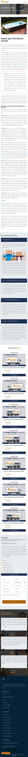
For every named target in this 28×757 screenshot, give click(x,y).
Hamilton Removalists (5, 203)
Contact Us (5, 702)
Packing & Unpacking (7, 722)
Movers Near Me (6, 707)
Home (2, 10)
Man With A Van (6, 717)
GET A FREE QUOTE (14, 375)
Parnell (9, 10)
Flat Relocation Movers (7, 728)
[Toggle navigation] (25, 2)
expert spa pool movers (19, 64)
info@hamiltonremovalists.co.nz (11, 743)
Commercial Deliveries (7, 733)
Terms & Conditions (7, 705)
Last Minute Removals (7, 736)
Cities (6, 10)
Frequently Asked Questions (8, 697)
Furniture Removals (7, 719)
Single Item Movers (7, 730)
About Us (5, 694)
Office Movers (6, 714)
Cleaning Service (6, 725)
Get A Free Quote (14, 601)
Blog (4, 699)
